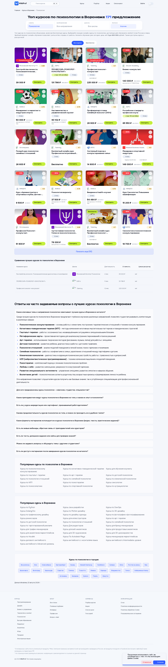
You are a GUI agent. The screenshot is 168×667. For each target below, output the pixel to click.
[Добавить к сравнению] (44, 55)
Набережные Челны (141, 570)
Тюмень (71, 570)
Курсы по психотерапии (73, 482)
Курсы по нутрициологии (117, 486)
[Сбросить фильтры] (139, 26)
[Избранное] (128, 3)
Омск (121, 565)
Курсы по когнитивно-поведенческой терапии (83, 469)
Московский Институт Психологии (88, 274)
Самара (112, 565)
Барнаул (103, 570)
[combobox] (40, 26)
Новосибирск (46, 565)
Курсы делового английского (33, 540)
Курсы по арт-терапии (73, 475)
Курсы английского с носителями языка (80, 540)
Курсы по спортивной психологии (78, 486)
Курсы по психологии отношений (34, 479)
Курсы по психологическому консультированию (32, 470)
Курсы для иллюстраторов (74, 518)
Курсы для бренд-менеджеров (119, 525)
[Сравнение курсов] (132, 3)
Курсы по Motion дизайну (74, 511)
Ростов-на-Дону (134, 565)
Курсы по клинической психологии (121, 479)
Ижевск (93, 570)
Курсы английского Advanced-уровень (37, 544)
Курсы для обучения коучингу (119, 469)
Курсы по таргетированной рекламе (36, 525)
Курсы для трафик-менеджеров (34, 529)
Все (35, 565)
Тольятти (82, 570)
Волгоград (36, 570)
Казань (72, 565)
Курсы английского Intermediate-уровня (123, 540)
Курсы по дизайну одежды (74, 514)
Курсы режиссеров (28, 518)
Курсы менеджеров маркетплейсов (122, 536)
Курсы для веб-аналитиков (75, 529)
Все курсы (78, 43)
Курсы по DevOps (113, 507)
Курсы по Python (27, 507)
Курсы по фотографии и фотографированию (125, 514)
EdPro (79, 281)
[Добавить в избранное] (44, 50)
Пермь (95, 576)
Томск (127, 570)
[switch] (150, 3)
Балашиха (75, 576)
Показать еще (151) (84, 251)
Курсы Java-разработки (73, 507)
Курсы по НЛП (26, 482)
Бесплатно (90, 43)
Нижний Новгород (86, 565)
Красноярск (24, 570)
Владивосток (115, 570)
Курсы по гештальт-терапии (32, 475)
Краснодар (48, 570)
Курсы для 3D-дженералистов (119, 533)
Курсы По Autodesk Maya (74, 536)
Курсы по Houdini (27, 536)
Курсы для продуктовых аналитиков (122, 529)
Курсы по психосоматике (31, 486)
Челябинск (100, 565)
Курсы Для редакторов (73, 525)
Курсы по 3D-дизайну (115, 511)
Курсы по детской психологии (119, 475)
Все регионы (25, 565)
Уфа (146, 565)
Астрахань (63, 576)
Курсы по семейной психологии (77, 479)
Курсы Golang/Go (27, 511)
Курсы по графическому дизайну (34, 514)
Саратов (60, 570)
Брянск (85, 576)
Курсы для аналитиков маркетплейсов (37, 533)
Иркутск (105, 576)
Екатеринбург (60, 565)
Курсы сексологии (114, 482)
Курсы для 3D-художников (74, 533)
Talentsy (80, 288)
